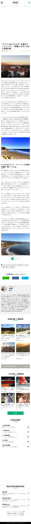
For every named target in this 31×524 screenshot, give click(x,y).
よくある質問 (21, 515)
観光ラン (13, 267)
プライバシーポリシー (12, 515)
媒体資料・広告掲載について (13, 513)
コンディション (7, 265)
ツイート (26, 278)
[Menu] (2, 3)
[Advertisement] (15, 26)
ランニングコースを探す (20, 511)
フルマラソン (14, 265)
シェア (16, 278)
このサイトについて (10, 511)
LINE (6, 278)
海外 (3, 267)
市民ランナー (22, 265)
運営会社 (22, 513)
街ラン (7, 267)
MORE (26, 366)
